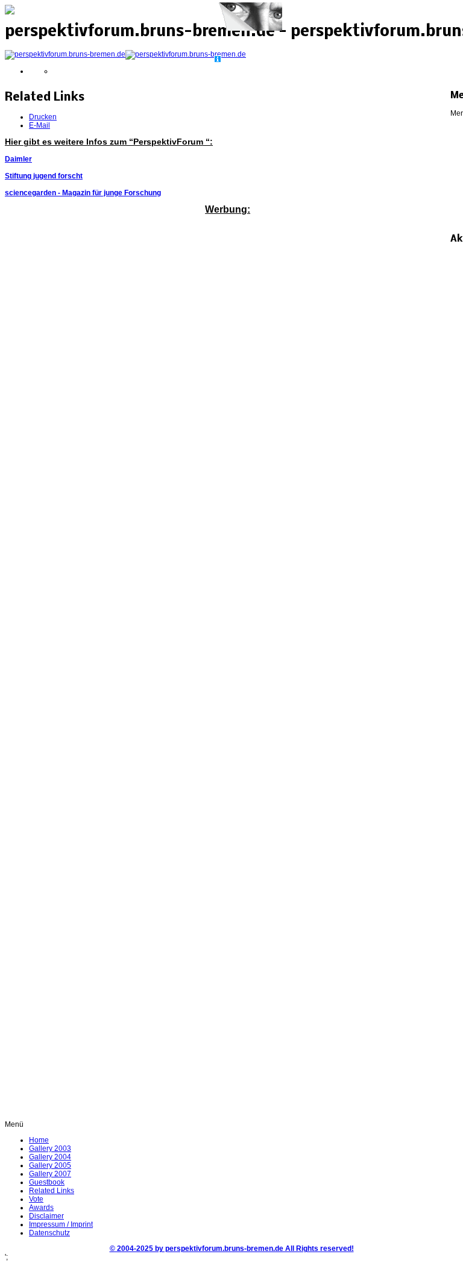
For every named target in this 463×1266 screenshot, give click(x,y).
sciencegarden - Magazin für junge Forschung (83, 193)
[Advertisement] (228, 240)
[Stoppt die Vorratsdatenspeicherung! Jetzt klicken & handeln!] (248, 28)
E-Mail (39, 125)
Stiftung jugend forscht (44, 176)
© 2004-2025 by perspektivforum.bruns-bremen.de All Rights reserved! (232, 1248)
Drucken (43, 117)
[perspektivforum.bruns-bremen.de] (125, 54)
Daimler (18, 159)
